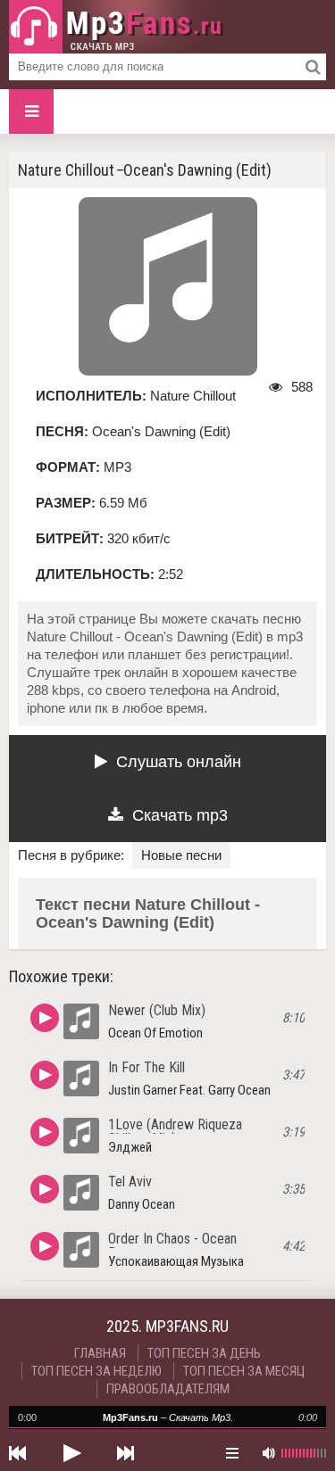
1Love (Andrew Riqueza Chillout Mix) (175, 1131)
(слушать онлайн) (44, 1018)
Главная (100, 1353)
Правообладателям (168, 1389)
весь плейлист (232, 1453)
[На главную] (116, 27)
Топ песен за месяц (244, 1371)
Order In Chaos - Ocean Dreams (172, 1245)
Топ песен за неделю (96, 1371)
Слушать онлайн (178, 762)
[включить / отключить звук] (268, 1453)
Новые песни (181, 855)
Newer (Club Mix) (156, 1010)
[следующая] (125, 1453)
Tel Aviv (130, 1181)
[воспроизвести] (71, 1453)
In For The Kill (146, 1067)
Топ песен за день (204, 1353)
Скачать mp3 (180, 815)
